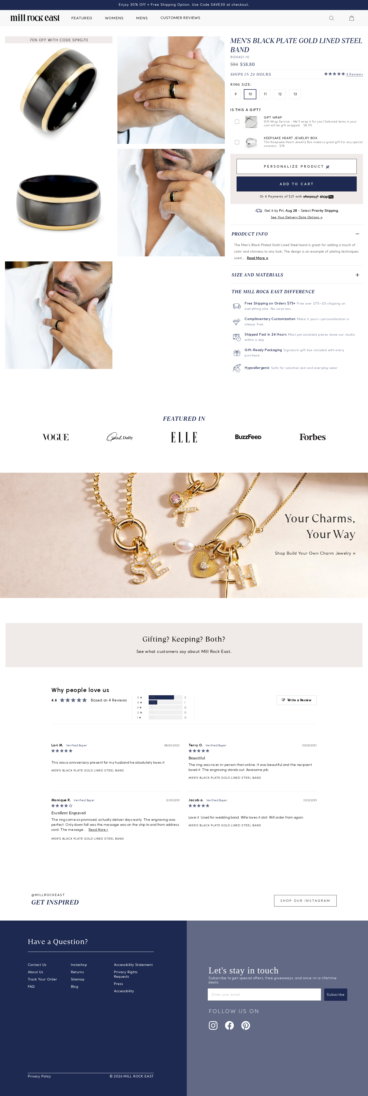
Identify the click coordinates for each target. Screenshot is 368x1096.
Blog (74, 987)
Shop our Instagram (305, 901)
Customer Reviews (180, 18)
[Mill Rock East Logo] (35, 17)
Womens (114, 18)
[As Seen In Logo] (55, 437)
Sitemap (78, 979)
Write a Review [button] (299, 700)
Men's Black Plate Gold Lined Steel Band (87, 770)
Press (118, 984)
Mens (142, 18)
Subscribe (336, 994)
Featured (81, 18)
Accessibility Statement (133, 965)
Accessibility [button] (124, 991)
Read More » (257, 258)
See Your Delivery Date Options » (297, 217)
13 (295, 94)
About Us (35, 972)
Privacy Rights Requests (126, 974)
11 (265, 94)
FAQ (31, 987)
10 (250, 94)
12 (280, 94)
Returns (77, 972)
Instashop (79, 965)
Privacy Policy (39, 1076)
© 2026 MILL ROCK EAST (132, 1076)
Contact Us (37, 965)
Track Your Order (42, 979)
